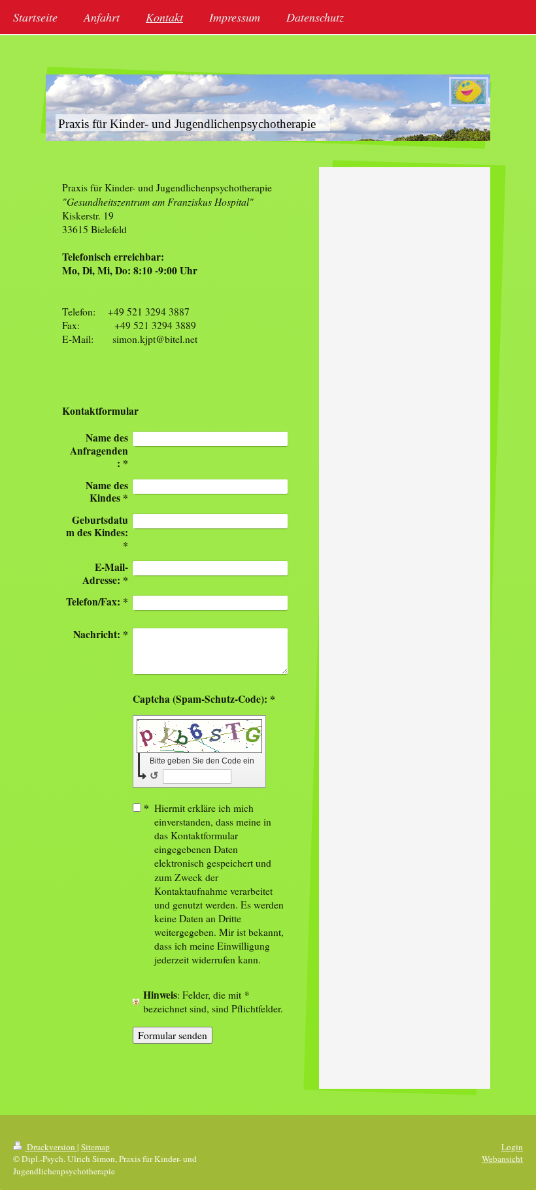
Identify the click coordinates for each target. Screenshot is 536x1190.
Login (512, 1147)
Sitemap (95, 1147)
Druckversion (51, 1147)
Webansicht (502, 1159)
